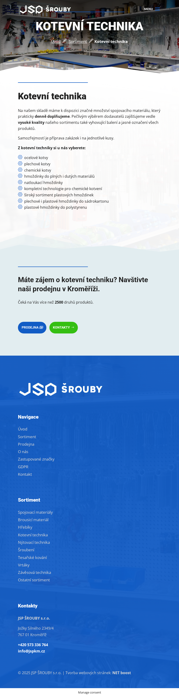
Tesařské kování (32, 557)
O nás (23, 451)
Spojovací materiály (35, 512)
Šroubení (26, 549)
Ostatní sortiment (34, 580)
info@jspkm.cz (31, 651)
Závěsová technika (34, 572)
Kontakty (61, 327)
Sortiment (78, 41)
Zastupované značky (36, 459)
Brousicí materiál (33, 519)
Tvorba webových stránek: (98, 672)
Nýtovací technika (34, 542)
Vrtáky (24, 565)
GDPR (23, 466)
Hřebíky (25, 527)
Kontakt (25, 474)
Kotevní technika (33, 534)
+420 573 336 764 (33, 644)
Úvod (55, 41)
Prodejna (30, 327)
